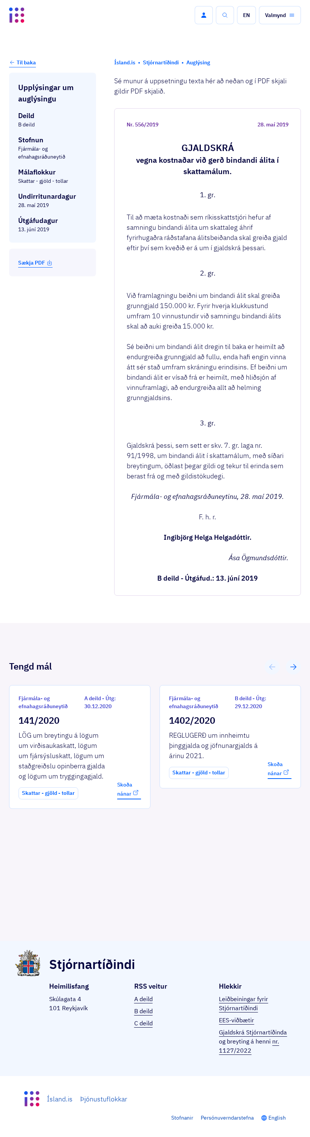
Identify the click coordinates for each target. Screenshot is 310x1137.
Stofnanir (182, 1117)
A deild (143, 999)
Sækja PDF (31, 262)
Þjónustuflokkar (103, 1099)
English (277, 1117)
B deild (143, 1011)
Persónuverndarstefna (227, 1117)
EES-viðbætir (236, 1020)
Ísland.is (60, 1099)
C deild (143, 1023)
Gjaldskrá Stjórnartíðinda (253, 1032)
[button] (204, 15)
